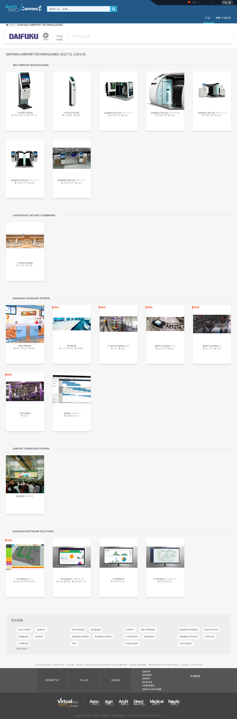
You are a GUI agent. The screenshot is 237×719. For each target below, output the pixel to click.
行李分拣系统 (185, 643)
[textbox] (78, 9)
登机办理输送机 (148, 629)
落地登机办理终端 (103, 636)
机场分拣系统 (132, 643)
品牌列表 (146, 671)
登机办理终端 (78, 629)
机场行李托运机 (211, 629)
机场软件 (41, 629)
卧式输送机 (96, 629)
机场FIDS (130, 629)
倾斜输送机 (149, 636)
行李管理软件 (132, 636)
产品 (207, 17)
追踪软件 (39, 636)
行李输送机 (23, 643)
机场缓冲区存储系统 (188, 629)
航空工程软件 (24, 629)
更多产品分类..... (22, 648)
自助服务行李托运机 (188, 636)
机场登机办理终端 (80, 636)
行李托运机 (209, 636)
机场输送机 (23, 636)
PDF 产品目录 (223, 17)
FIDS (74, 643)
